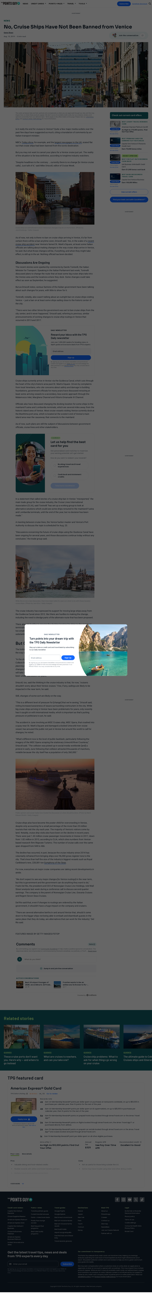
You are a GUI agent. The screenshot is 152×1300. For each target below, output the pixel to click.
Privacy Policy (33, 666)
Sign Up (68, 658)
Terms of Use (41, 664)
